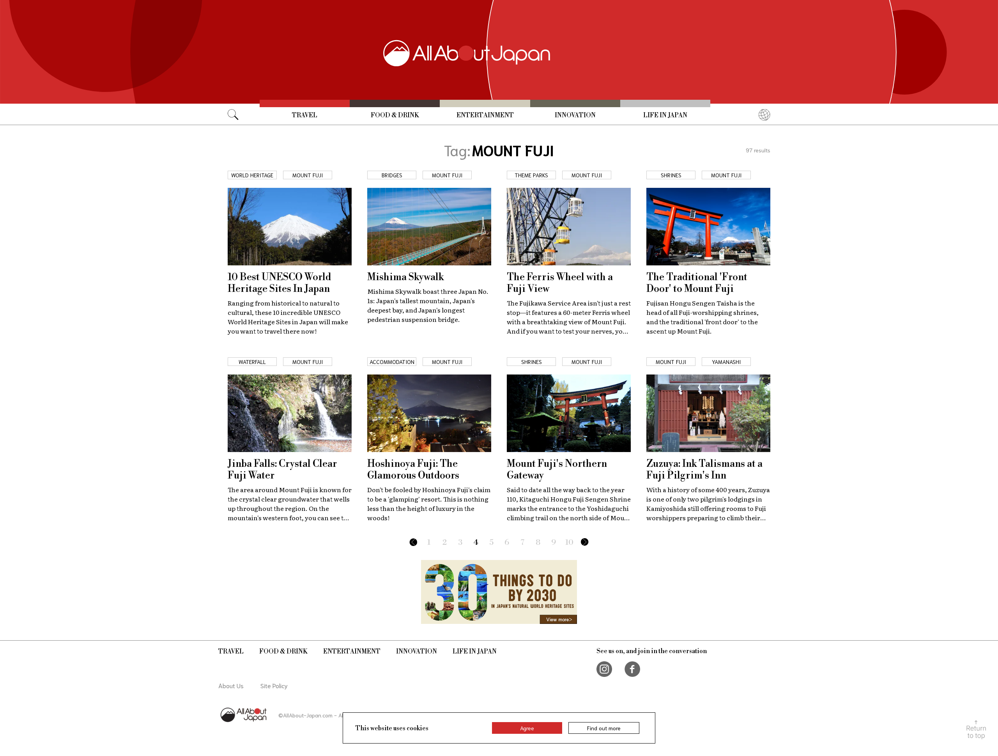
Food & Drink (395, 115)
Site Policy (274, 685)
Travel (304, 115)
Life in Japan (665, 115)
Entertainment (485, 115)
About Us (231, 685)
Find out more (604, 727)
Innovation (575, 115)
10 (569, 543)
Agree (527, 727)
